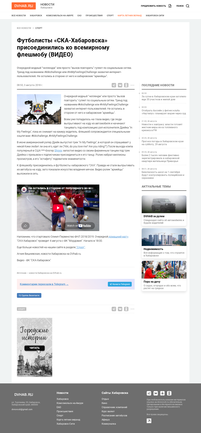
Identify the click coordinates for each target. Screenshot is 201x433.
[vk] (155, 393)
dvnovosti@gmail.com (22, 409)
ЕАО (80, 15)
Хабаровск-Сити (155, 15)
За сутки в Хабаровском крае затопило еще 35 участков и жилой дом (164, 98)
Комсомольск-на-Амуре (59, 15)
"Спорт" (80, 247)
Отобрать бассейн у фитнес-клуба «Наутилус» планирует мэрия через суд (164, 112)
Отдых (105, 399)
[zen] (162, 393)
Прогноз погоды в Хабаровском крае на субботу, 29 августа (162, 143)
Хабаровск (36, 15)
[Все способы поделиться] (132, 85)
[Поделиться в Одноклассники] (126, 85)
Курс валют (108, 411)
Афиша (106, 419)
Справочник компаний (114, 407)
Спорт (110, 15)
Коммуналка (109, 423)
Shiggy (58, 150)
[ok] (169, 393)
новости (47, 4)
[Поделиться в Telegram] (114, 85)
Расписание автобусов (114, 415)
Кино (104, 403)
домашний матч (118, 236)
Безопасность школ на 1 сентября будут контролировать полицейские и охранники (163, 175)
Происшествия (94, 15)
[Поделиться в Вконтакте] (120, 85)
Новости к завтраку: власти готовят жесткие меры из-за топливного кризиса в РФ (162, 127)
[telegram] (149, 393)
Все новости (19, 15)
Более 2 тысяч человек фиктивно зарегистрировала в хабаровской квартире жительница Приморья (161, 158)
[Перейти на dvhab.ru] (24, 5)
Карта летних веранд (130, 15)
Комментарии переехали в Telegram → (44, 284)
